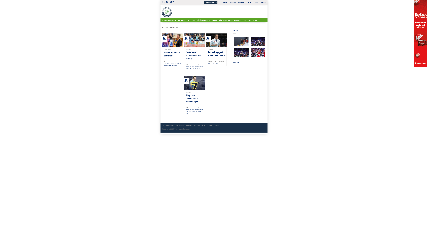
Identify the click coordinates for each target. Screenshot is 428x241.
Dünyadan (223, 20)
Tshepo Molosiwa (172, 65)
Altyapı (255, 20)
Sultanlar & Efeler (169, 20)
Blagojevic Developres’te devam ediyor (192, 98)
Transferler (224, 2)
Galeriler (241, 2)
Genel (230, 20)
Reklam (256, 2)
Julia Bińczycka (195, 68)
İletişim (263, 2)
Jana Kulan (167, 63)
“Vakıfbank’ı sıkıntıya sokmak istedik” (194, 55)
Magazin (237, 20)
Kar (249, 20)
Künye (249, 2)
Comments (168, 62)
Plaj (244, 20)
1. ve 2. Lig (191, 20)
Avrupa (214, 20)
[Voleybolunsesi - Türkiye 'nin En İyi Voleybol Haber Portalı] (167, 11)
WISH (165, 65)
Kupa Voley (182, 20)
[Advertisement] (219, 11)
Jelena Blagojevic (176, 63)
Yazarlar (233, 2)
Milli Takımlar (202, 20)
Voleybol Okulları (211, 2)
